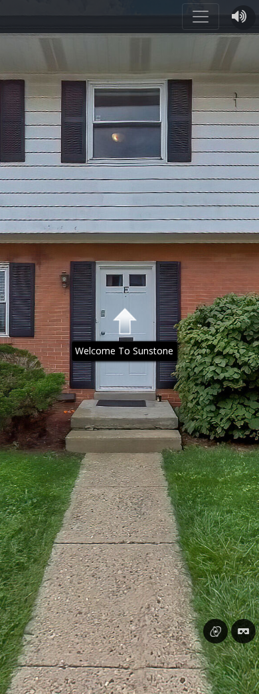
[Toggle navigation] (200, 16)
